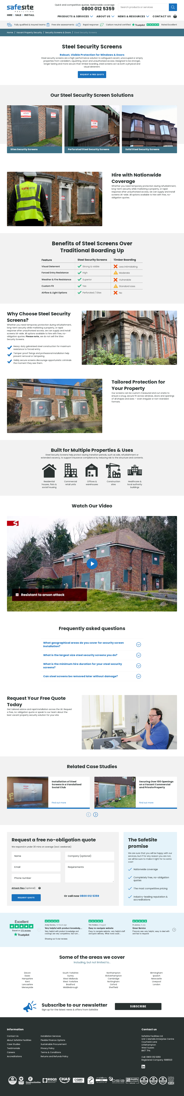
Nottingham (113, 981)
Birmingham (156, 972)
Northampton (113, 972)
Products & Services (73, 16)
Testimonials (13, 1048)
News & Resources (131, 16)
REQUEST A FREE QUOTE (92, 74)
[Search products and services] (173, 7)
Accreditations (14, 1056)
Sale (18, 15)
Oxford (113, 984)
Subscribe (138, 1006)
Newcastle (156, 978)
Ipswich (156, 975)
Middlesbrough (70, 987)
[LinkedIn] (143, 1067)
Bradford (70, 984)
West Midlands (70, 978)
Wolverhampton (113, 975)
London (156, 984)
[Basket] (175, 16)
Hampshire (27, 978)
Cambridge (113, 978)
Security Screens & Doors (58, 32)
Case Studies (13, 1044)
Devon (27, 972)
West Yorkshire (70, 981)
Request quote (26, 897)
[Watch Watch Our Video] (92, 563)
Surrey (70, 975)
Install (29, 15)
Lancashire (27, 984)
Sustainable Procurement (54, 1044)
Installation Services (51, 1036)
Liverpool (156, 981)
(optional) (23, 888)
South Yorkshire (70, 972)
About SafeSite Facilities (19, 1040)
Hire (9, 15)
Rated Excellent (169, 24)
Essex (27, 975)
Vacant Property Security (29, 32)
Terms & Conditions (51, 1052)
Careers (11, 1052)
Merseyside (27, 987)
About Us (103, 16)
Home (10, 32)
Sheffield (113, 987)
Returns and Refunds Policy (54, 1056)
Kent (27, 981)
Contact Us (162, 16)
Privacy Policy (47, 1048)
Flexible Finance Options (53, 1040)
